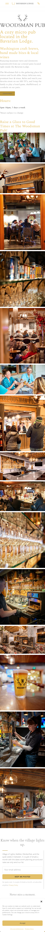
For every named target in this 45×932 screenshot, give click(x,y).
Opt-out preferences (17, 929)
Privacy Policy (29, 929)
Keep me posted (22, 877)
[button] (41, 901)
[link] (3, 12)
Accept (22, 923)
